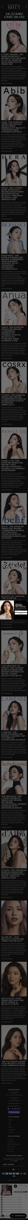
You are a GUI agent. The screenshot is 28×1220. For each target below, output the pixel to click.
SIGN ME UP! (21, 613)
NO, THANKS (21, 615)
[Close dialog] (27, 601)
